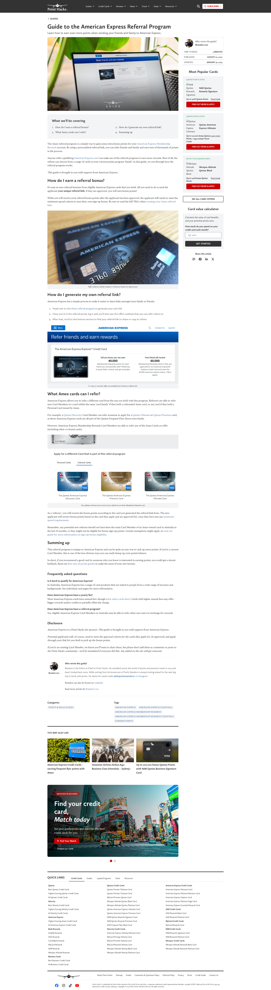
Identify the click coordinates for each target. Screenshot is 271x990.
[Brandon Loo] (54, 666)
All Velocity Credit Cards (58, 913)
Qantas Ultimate (141, 415)
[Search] (197, 6)
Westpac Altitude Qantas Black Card (122, 901)
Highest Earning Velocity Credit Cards (63, 909)
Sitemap (119, 975)
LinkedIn (99, 682)
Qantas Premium (162, 415)
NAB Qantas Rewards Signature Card (122, 917)
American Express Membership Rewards (138, 712)
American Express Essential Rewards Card (183, 905)
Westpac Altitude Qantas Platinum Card (123, 905)
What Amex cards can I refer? (70, 132)
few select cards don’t (119, 599)
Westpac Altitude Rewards (59, 952)
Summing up (126, 132)
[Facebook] (200, 259)
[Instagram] (63, 986)
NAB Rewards (54, 948)
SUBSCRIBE (213, 6)
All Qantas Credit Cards (58, 897)
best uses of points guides (81, 563)
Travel (144, 6)
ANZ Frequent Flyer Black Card (119, 925)
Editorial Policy (168, 975)
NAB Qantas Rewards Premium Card (122, 921)
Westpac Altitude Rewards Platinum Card (182, 948)
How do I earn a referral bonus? (72, 127)
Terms (189, 975)
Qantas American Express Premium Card (123, 913)
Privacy (181, 975)
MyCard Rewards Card (175, 925)
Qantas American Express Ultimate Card (123, 909)
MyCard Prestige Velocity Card (119, 937)
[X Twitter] (213, 259)
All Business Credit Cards (58, 964)
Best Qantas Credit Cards (58, 889)
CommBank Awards (56, 941)
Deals (156, 6)
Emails (128, 975)
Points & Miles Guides (61, 707)
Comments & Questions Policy (147, 975)
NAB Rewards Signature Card (178, 933)
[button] (111, 861)
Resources (169, 6)
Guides (89, 6)
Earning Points (124, 721)
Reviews (119, 6)
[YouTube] (76, 986)
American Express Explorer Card (179, 897)
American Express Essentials (155, 707)
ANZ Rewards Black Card (176, 913)
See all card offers (203, 199)
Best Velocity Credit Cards (58, 905)
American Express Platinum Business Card (183, 893)
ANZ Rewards (54, 937)
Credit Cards (103, 6)
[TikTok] (70, 986)
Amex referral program (83, 308)
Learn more (215, 136)
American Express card (86, 158)
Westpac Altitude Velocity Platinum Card (123, 952)
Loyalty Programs (104, 878)
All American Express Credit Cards (62, 925)
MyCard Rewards (55, 945)
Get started (203, 243)
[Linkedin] (206, 259)
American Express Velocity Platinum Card (123, 933)
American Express (125, 707)
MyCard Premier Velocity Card (119, 941)
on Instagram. (131, 676)
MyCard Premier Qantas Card (119, 897)
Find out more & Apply (203, 147)
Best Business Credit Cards (59, 960)
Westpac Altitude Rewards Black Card (181, 945)
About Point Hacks (104, 975)
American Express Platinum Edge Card (181, 901)
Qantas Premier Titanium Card (119, 893)
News (132, 6)
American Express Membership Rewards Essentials (144, 716)
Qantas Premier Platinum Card (119, 889)
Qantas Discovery (73, 415)
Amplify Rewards (55, 933)
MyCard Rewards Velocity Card (119, 945)
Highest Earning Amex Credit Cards (62, 921)
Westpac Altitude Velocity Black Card (122, 948)
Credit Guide (200, 975)
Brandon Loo (54, 673)
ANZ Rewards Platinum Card (177, 917)
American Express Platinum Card (179, 889)
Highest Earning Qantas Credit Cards (63, 893)
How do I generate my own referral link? (140, 127)
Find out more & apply (203, 104)
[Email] (193, 259)
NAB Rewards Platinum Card (177, 937)
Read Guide (215, 99)
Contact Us (213, 975)
